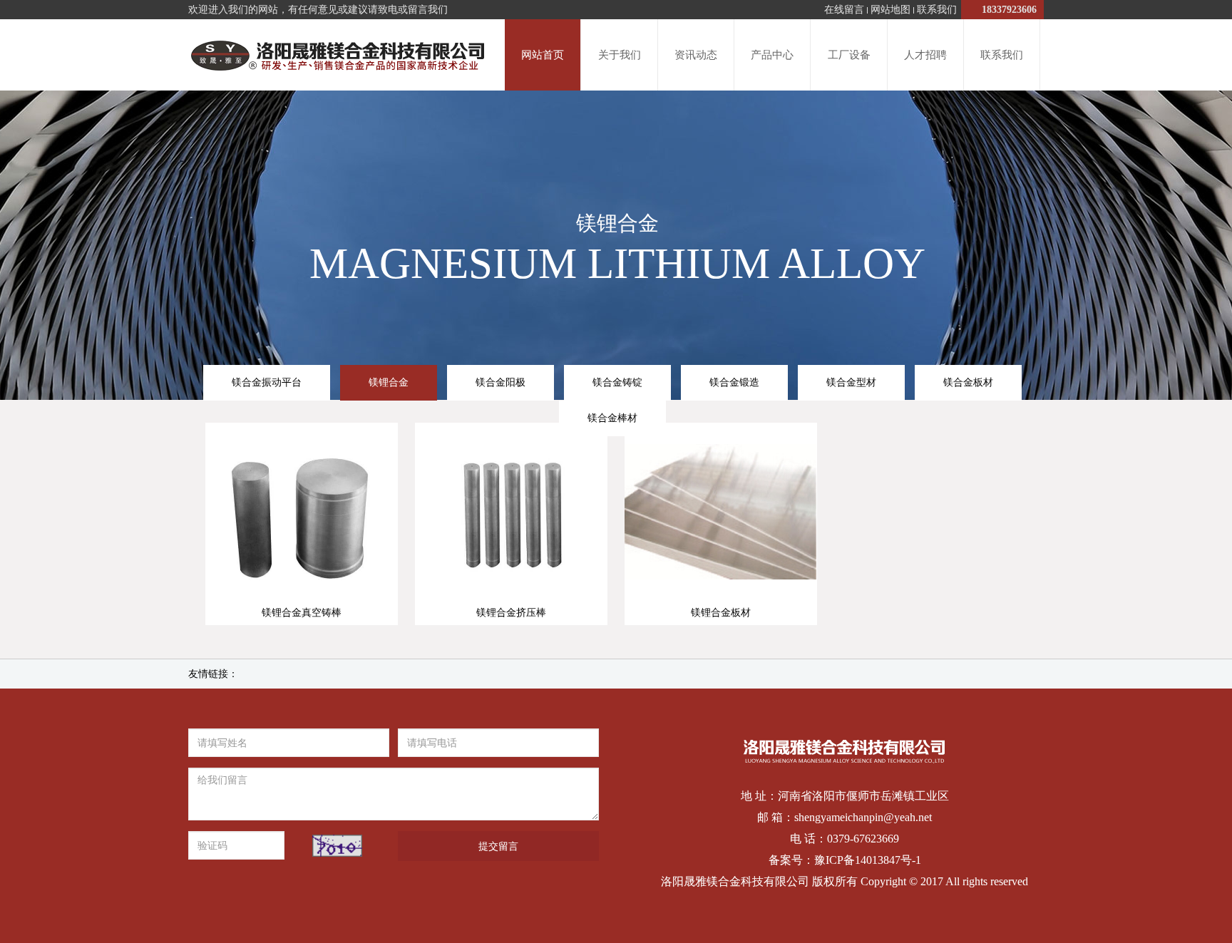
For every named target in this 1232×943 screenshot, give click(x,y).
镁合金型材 (851, 382)
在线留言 (844, 9)
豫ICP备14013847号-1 (867, 860)
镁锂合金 (389, 382)
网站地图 (890, 9)
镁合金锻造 (734, 382)
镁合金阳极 (500, 382)
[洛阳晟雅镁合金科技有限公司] (336, 55)
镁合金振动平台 (267, 382)
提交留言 (498, 846)
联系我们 (937, 9)
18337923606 (1004, 9)
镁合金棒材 (612, 417)
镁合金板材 (968, 382)
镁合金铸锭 (617, 382)
